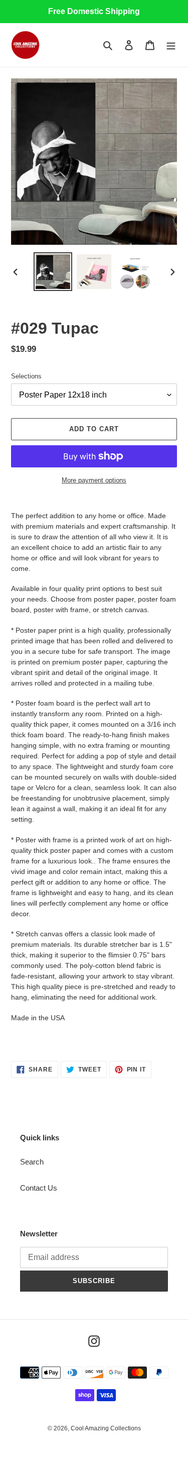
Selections (26, 376)
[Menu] (170, 45)
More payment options (94, 480)
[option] (53, 272)
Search (32, 1161)
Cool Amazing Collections (106, 1428)
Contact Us (38, 1188)
